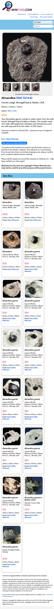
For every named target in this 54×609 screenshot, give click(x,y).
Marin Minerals (13, 220)
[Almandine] (27, 81)
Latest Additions (33, 14)
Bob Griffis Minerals (31, 270)
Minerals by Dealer (46, 17)
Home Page (34, 17)
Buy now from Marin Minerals (14, 143)
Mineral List (22, 14)
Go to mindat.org (46, 14)
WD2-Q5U (12, 111)
